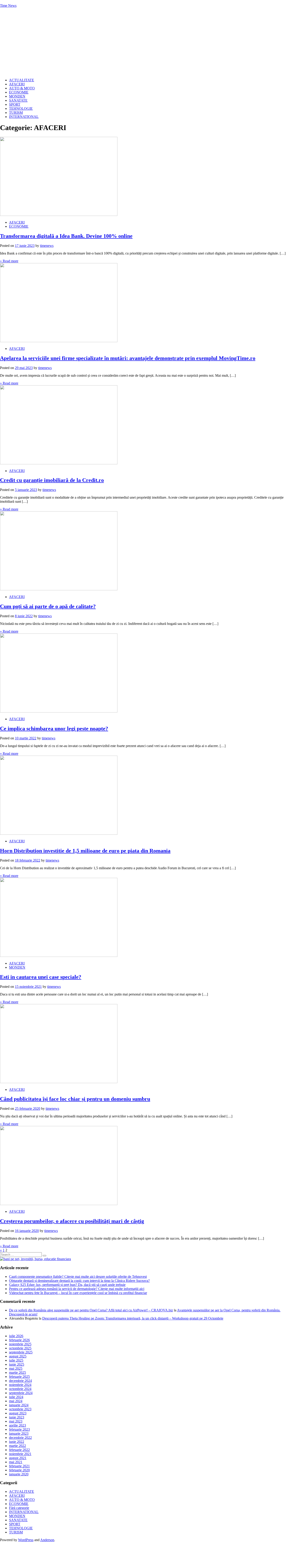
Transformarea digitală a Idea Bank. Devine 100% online (66, 236)
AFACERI (17, 84)
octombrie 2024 (20, 1389)
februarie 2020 (19, 1470)
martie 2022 (17, 1446)
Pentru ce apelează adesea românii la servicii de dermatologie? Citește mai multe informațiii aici (76, 1289)
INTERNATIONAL (24, 117)
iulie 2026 (16, 1336)
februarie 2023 (19, 1429)
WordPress (25, 1540)
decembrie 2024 (20, 1381)
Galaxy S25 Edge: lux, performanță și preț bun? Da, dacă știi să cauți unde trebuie (67, 1285)
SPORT (14, 104)
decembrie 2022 (20, 1437)
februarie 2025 (19, 1376)
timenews (47, 246)
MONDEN (17, 96)
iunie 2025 (16, 1364)
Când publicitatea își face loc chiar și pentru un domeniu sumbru (75, 1099)
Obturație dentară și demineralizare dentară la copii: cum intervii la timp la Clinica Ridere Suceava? (79, 1281)
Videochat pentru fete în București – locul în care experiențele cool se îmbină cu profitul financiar (78, 1293)
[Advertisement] (144, 43)
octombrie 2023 (20, 1409)
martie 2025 (17, 1372)
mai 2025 (15, 1368)
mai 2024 (15, 1401)
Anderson (47, 1540)
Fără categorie (19, 1508)
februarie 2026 (19, 1340)
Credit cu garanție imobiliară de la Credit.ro (52, 480)
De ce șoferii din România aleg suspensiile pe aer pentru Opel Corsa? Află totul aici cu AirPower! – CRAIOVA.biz (91, 1310)
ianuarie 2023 (18, 1433)
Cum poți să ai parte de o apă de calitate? (48, 606)
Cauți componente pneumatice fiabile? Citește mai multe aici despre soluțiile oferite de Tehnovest (78, 1276)
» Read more (9, 261)
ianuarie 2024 (18, 1405)
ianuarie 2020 (18, 1474)
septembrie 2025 (21, 1352)
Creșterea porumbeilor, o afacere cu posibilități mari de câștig (72, 1221)
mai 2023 (15, 1421)
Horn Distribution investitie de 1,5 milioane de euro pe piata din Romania (85, 851)
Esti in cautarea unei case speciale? (40, 977)
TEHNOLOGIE (21, 108)
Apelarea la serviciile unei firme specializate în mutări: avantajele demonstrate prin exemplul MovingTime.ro (127, 358)
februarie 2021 (19, 1466)
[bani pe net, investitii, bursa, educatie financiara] (35, 1259)
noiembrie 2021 (20, 1454)
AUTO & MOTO (22, 88)
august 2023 (17, 1413)
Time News (8, 5)
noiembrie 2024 (20, 1385)
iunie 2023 (16, 1417)
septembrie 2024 (21, 1393)
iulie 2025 (16, 1360)
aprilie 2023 (17, 1425)
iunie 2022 (16, 1442)
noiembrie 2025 (20, 1344)
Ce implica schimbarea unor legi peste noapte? (54, 728)
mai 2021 (15, 1462)
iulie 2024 (16, 1397)
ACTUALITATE (21, 80)
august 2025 (17, 1356)
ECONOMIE (18, 92)
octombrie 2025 (20, 1348)
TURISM (16, 112)
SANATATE (18, 100)
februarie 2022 (19, 1450)
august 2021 (17, 1458)
